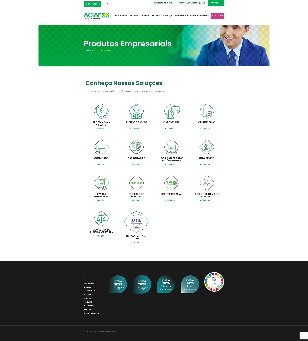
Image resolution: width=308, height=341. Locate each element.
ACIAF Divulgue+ (91, 313)
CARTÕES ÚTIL (171, 122)
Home (86, 50)
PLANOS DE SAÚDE (136, 122)
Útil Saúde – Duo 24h (136, 237)
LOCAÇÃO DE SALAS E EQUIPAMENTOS (171, 159)
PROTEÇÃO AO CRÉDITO (101, 123)
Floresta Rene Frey (199, 15)
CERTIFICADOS (206, 122)
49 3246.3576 (94, 4)
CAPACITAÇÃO (136, 158)
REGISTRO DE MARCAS (136, 195)
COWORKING (207, 158)
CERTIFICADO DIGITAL (162, 3)
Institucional (121, 15)
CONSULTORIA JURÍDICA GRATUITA (101, 231)
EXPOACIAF (217, 15)
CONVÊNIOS (101, 158)
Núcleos (145, 15)
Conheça (100, 128)
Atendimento (181, 15)
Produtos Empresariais (89, 289)
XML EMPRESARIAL (171, 194)
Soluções (134, 15)
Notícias (156, 15)
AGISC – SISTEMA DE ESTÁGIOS (207, 195)
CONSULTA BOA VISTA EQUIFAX (191, 3)
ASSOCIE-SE (216, 3)
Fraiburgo (167, 15)
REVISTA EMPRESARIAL (101, 195)
